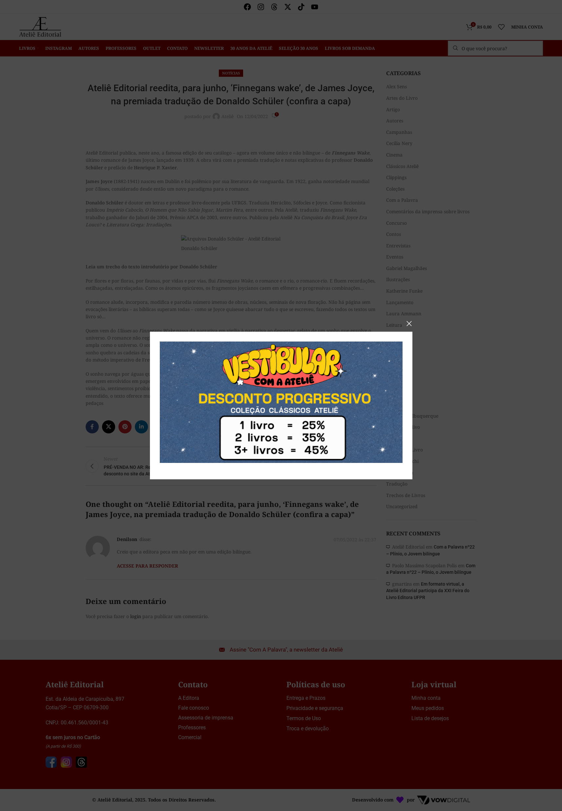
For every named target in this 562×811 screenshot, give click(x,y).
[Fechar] (409, 323)
